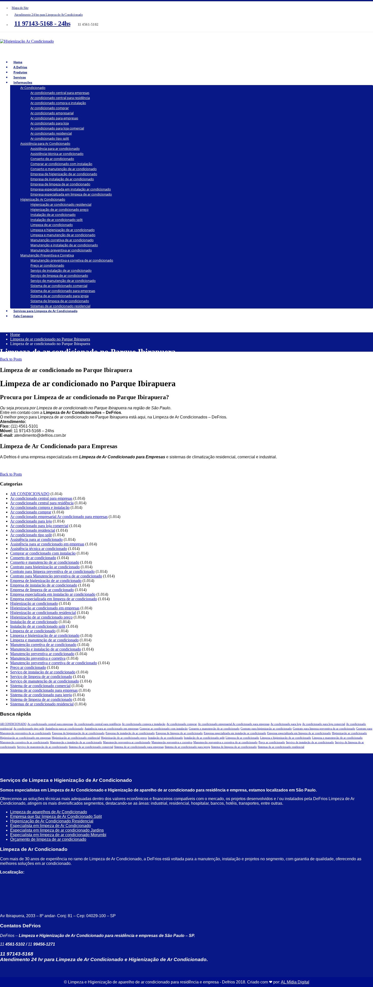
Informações (22, 82)
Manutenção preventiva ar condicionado (61, 250)
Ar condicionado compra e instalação (58, 103)
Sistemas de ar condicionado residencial (42, 704)
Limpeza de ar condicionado (51, 224)
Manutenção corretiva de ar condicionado (62, 240)
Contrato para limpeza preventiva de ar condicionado (52, 571)
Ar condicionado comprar (49, 108)
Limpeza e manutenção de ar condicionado (62, 235)
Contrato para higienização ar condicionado (45, 567)
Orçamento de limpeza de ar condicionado (48, 839)
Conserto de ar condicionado (52, 158)
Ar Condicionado (32, 87)
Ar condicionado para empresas (54, 118)
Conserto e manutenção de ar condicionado (63, 169)
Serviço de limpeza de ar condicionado (59, 275)
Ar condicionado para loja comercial (57, 128)
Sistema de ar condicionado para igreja (59, 296)
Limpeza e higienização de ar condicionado (62, 230)
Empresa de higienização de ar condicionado (63, 174)
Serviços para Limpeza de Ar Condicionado (45, 311)
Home (17, 62)
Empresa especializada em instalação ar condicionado (70, 189)
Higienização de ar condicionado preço (59, 209)
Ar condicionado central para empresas (59, 92)
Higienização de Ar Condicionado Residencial (51, 821)
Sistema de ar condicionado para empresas (62, 290)
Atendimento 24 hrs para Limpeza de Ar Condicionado (48, 15)
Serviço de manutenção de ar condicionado (63, 280)
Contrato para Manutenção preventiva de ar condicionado (56, 576)
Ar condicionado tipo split (49, 138)
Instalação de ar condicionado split (56, 219)
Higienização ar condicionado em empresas (44, 608)
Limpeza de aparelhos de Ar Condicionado (48, 812)
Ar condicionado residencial (51, 133)
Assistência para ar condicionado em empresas (47, 544)
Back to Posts (11, 359)
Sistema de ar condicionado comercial (58, 285)
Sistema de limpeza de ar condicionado (59, 301)
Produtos (20, 72)
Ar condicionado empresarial (52, 113)
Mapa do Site (20, 8)
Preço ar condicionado (47, 265)
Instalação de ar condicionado (53, 214)
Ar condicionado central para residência (60, 97)
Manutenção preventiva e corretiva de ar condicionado (71, 260)
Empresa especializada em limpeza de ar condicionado (71, 194)
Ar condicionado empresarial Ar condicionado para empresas (59, 516)
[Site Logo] (27, 41)
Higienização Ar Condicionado (42, 199)
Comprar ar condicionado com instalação (61, 163)
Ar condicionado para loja (49, 123)
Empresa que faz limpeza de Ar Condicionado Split (56, 816)
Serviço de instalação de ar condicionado (61, 270)
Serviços (19, 77)
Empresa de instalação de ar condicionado (62, 179)
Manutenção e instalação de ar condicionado (64, 245)
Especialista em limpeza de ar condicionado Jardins (57, 830)
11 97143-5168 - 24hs (42, 23)
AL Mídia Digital (295, 982)
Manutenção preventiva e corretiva (37, 658)
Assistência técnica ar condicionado (56, 153)
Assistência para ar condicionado (55, 148)
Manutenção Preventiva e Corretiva (47, 255)
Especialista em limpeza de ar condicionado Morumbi (58, 835)
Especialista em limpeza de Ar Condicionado (50, 825)
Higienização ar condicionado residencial (60, 204)
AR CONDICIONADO (29, 494)
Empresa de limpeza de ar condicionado (60, 184)
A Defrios (20, 67)
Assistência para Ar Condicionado (45, 143)
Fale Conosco (23, 316)
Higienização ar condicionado (34, 603)
